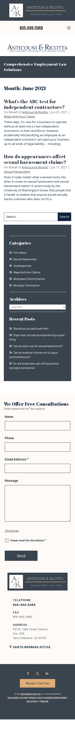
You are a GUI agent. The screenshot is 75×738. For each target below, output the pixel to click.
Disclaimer (12, 530)
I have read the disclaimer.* (28, 540)
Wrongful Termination (26, 285)
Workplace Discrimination (29, 278)
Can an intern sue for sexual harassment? (38, 346)
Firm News (20, 252)
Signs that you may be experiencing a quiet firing (37, 337)
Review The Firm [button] (37, 683)
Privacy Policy (36, 697)
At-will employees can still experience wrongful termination (34, 365)
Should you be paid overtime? (31, 328)
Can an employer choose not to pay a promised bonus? (33, 355)
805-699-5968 (31, 27)
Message (11, 481)
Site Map (23, 697)
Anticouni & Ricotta (35, 112)
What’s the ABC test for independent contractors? (34, 104)
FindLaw (44, 701)
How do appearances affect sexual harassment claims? (35, 159)
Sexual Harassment (17, 172)
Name (9, 417)
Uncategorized (22, 265)
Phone (9, 438)
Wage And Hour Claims (19, 117)
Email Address (16, 459)
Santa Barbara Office (32, 646)
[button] (69, 28)
